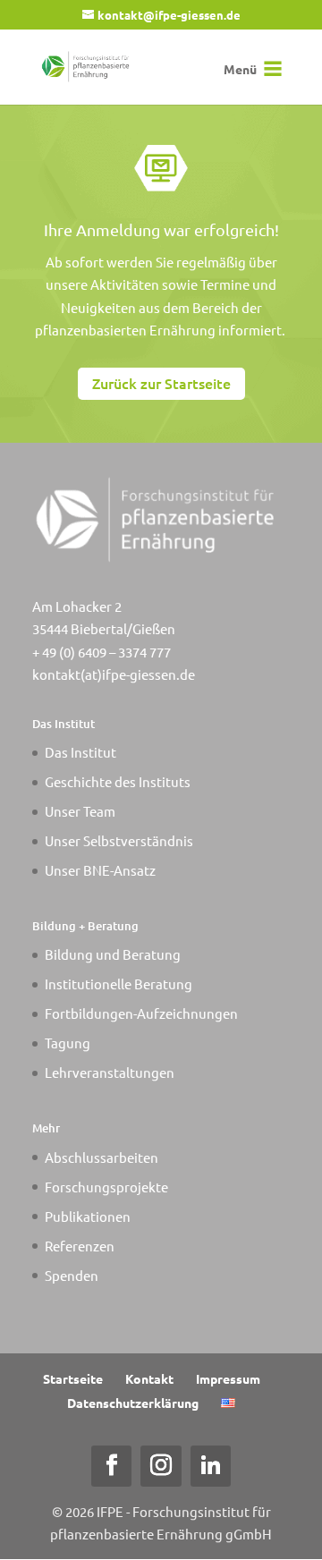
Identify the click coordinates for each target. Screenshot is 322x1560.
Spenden (71, 1275)
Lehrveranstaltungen (109, 1072)
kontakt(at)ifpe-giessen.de (113, 674)
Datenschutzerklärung (133, 1403)
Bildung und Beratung (113, 953)
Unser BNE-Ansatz (100, 869)
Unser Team (80, 810)
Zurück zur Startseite (161, 383)
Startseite (73, 1378)
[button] (240, 69)
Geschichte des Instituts (118, 781)
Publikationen (88, 1216)
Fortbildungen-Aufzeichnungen (141, 1013)
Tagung (67, 1042)
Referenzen (79, 1245)
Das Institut (80, 751)
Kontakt (149, 1378)
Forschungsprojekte (106, 1186)
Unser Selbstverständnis (119, 840)
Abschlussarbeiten (101, 1157)
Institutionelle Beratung (118, 983)
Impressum (228, 1378)
